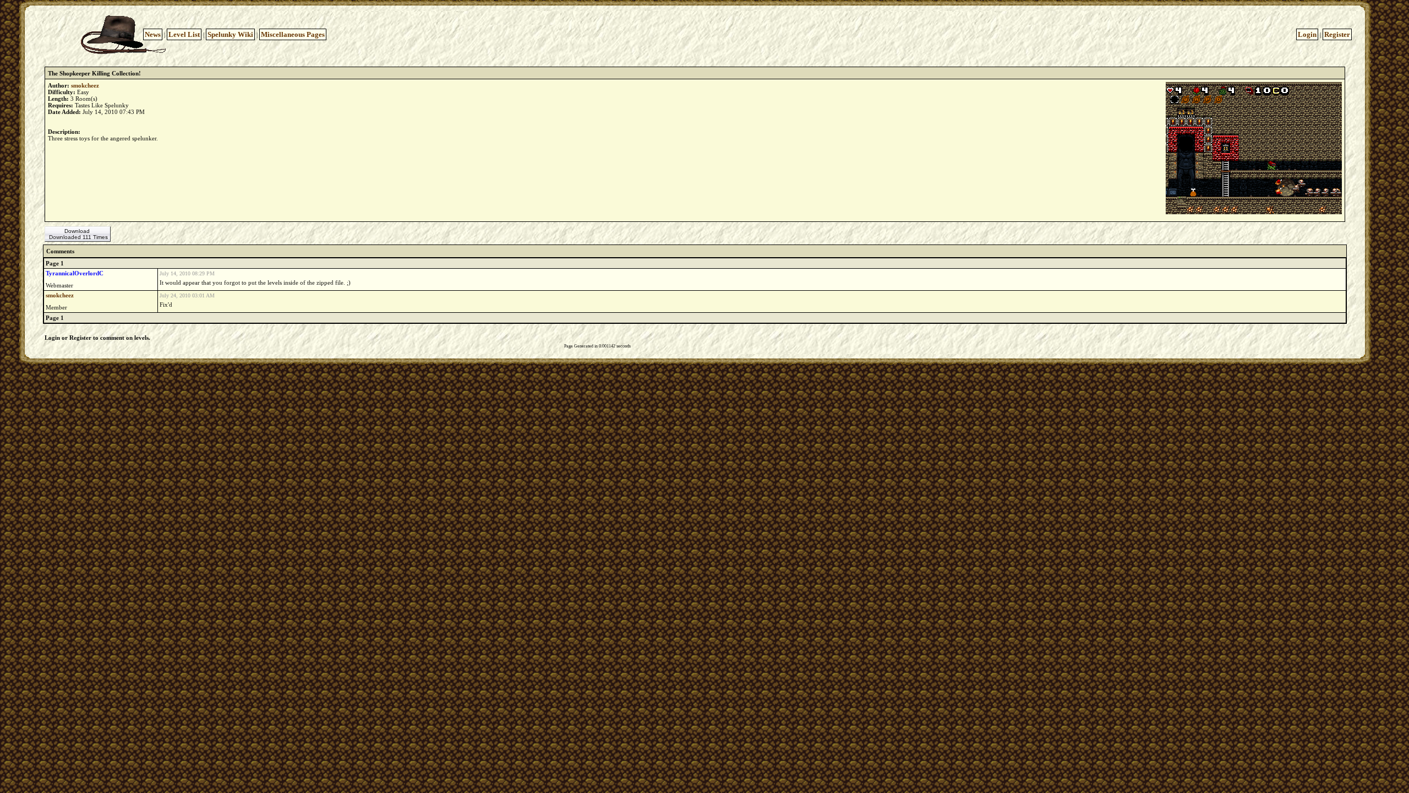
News (153, 34)
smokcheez (85, 85)
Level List (184, 34)
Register (1337, 34)
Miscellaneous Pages (293, 34)
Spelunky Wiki (230, 34)
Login (1307, 34)
